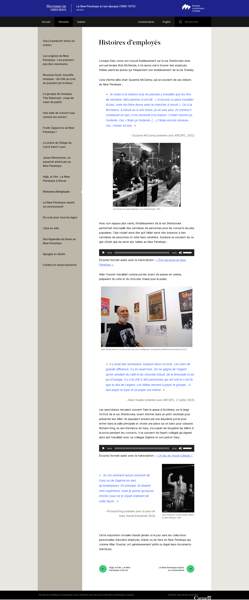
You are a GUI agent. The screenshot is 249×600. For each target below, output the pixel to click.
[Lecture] (103, 252)
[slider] (188, 252)
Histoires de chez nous (91, 595)
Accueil (46, 21)
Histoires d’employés (56, 191)
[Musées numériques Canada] (193, 8)
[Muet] (180, 252)
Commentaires (146, 21)
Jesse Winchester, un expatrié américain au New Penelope (57, 161)
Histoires (64, 21)
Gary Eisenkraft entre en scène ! (59, 43)
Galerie (81, 21)
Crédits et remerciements (60, 265)
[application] (146, 252)
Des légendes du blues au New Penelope (59, 241)
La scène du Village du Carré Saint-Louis (57, 144)
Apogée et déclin (54, 254)
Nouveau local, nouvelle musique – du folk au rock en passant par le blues (59, 79)
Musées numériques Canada (119, 595)
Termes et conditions (49, 595)
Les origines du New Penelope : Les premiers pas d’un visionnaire (58, 60)
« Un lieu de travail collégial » (174, 455)
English (167, 21)
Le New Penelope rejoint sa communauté (59, 204)
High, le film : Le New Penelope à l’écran (56, 178)
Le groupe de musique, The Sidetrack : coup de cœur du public (58, 98)
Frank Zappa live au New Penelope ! (58, 130)
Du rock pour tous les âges (60, 217)
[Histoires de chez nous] (58, 8)
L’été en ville (51, 228)
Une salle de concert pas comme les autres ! (59, 115)
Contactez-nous (70, 595)
